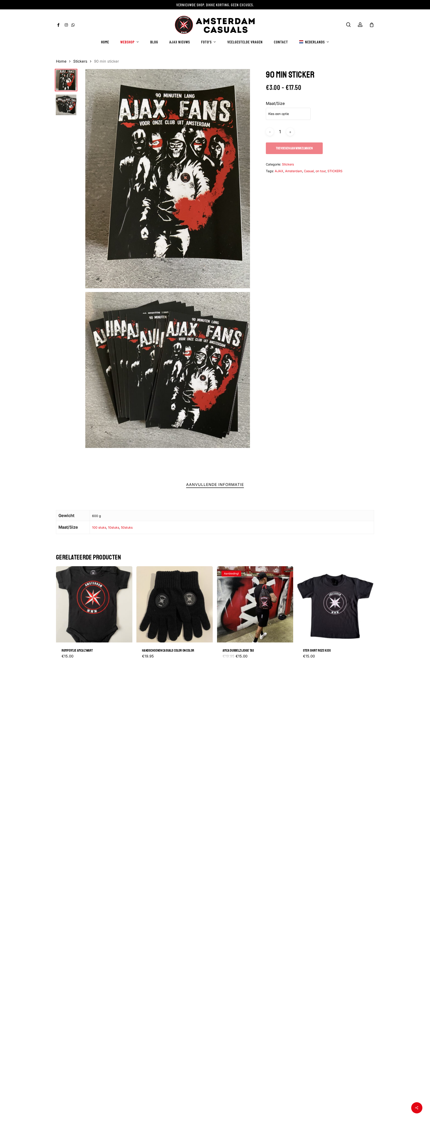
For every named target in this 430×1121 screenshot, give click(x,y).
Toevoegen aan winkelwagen (294, 148)
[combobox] (288, 114)
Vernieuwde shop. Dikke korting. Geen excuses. (215, 4)
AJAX (279, 171)
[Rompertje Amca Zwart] (94, 604)
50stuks (127, 527)
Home (61, 61)
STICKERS (334, 171)
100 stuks (99, 527)
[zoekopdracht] (348, 24)
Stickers (80, 61)
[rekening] (360, 24)
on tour (321, 171)
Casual (309, 171)
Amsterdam (293, 171)
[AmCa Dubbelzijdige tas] (255, 604)
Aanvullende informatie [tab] (215, 484)
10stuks (113, 527)
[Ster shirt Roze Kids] (335, 604)
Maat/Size (275, 103)
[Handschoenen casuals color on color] (174, 604)
